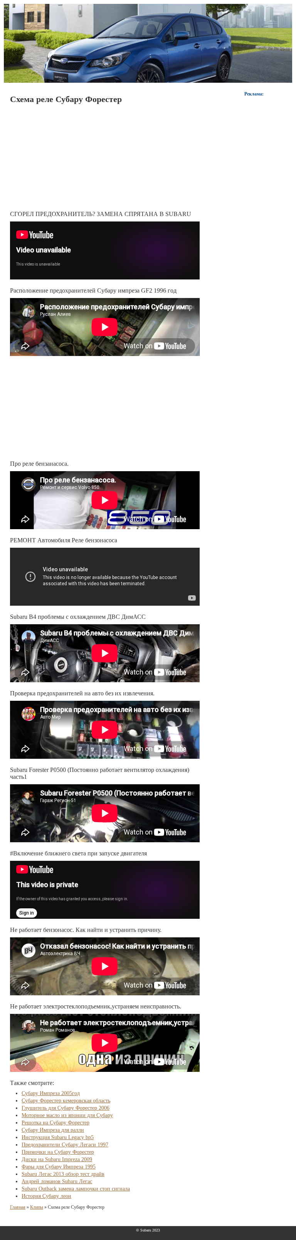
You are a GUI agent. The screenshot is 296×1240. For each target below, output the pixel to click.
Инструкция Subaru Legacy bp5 (58, 1137)
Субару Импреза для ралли (53, 1130)
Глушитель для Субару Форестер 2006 (65, 1108)
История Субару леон (46, 1196)
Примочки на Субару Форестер (58, 1152)
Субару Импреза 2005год (51, 1093)
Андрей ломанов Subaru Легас (57, 1181)
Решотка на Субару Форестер (55, 1123)
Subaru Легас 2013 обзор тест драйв (63, 1174)
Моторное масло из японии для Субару (67, 1115)
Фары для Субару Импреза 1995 (59, 1167)
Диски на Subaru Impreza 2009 (57, 1159)
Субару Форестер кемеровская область (66, 1101)
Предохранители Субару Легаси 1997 (65, 1145)
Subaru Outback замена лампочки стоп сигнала (76, 1189)
